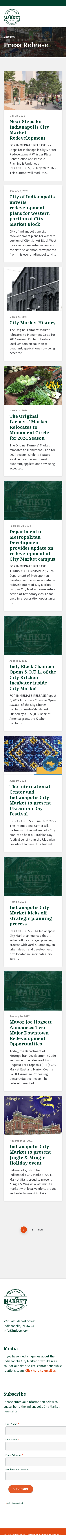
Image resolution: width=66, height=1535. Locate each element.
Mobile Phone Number (18, 1469)
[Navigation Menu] (60, 17)
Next (40, 1229)
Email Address (14, 1455)
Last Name (12, 1439)
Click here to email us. (40, 1370)
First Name (12, 1424)
